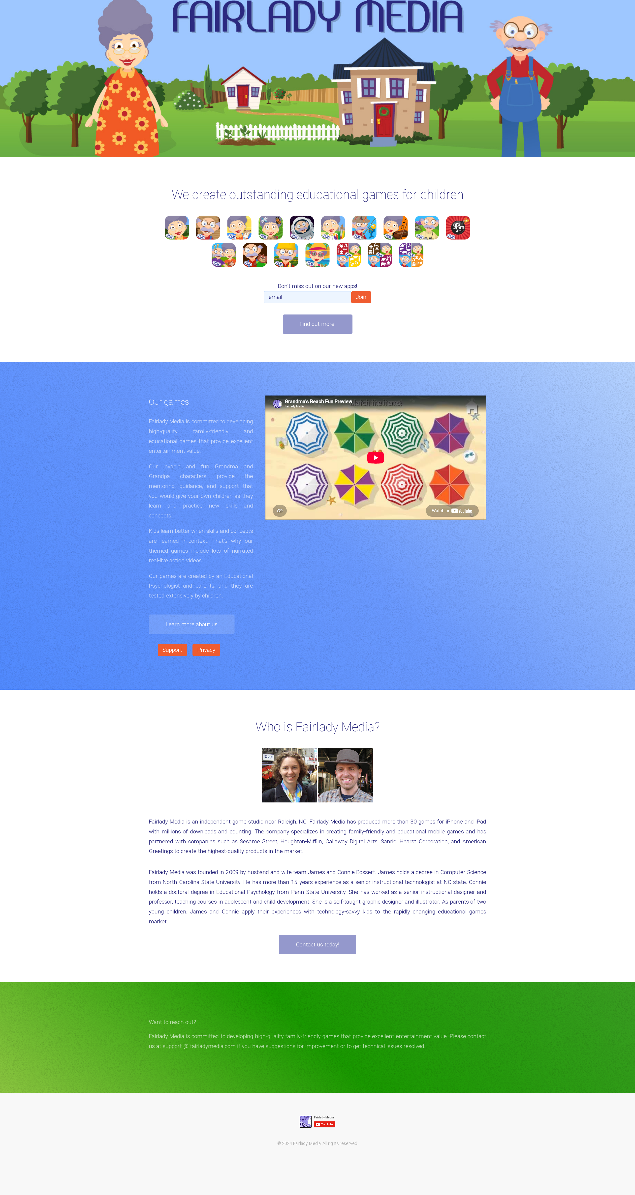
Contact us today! (317, 944)
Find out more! (318, 324)
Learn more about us (192, 624)
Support (172, 650)
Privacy (206, 650)
